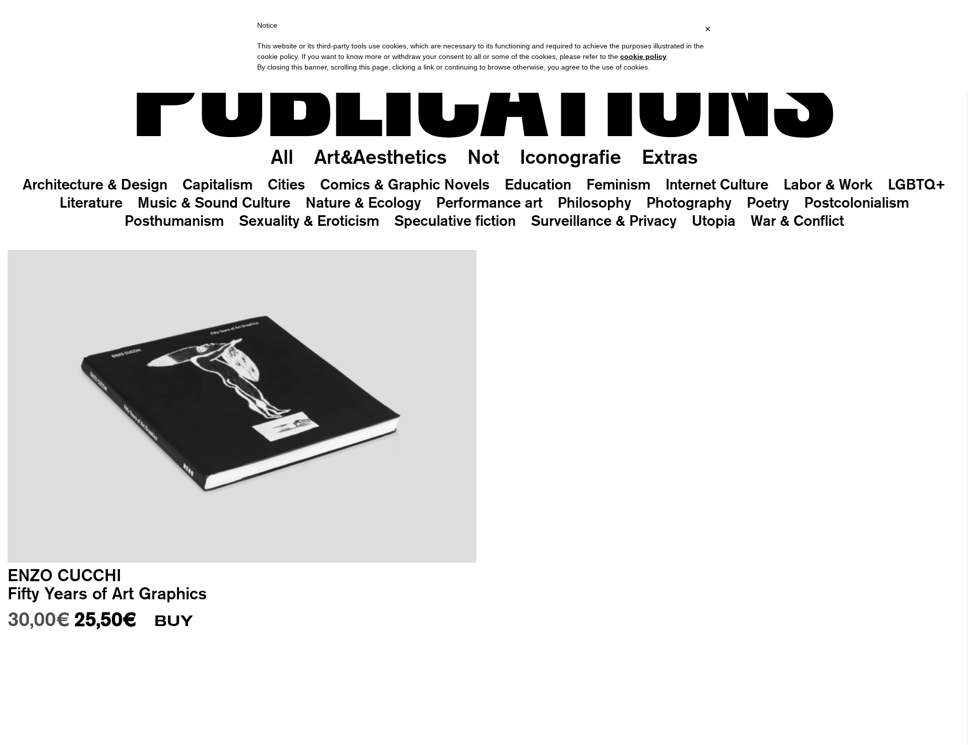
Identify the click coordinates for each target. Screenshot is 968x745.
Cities (286, 184)
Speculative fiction (455, 220)
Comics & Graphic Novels (405, 184)
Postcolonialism (856, 202)
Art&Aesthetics (380, 156)
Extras (670, 156)
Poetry (768, 202)
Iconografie (570, 156)
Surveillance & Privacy (604, 220)
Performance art (489, 202)
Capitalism (218, 184)
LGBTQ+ (917, 184)
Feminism (618, 184)
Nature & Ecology (363, 202)
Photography (689, 202)
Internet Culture (717, 184)
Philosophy (594, 202)
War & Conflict (797, 220)
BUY (173, 621)
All (282, 156)
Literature (91, 202)
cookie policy (643, 56)
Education (538, 184)
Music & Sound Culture (214, 202)
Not (483, 156)
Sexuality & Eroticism (309, 220)
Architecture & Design (95, 184)
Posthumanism (174, 220)
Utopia (714, 220)
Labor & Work (828, 184)
